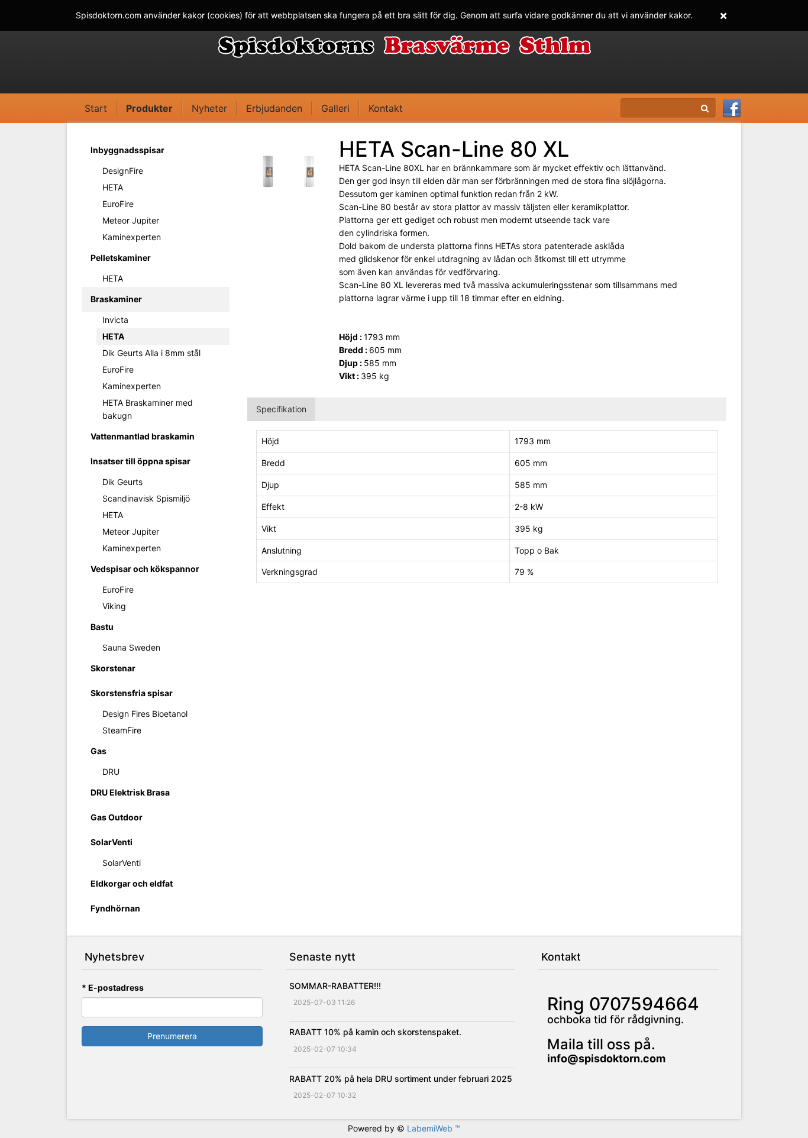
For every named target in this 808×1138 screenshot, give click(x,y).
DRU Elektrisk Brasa (130, 792)
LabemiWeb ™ (433, 1128)
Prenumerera (172, 1036)
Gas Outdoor (117, 817)
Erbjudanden (274, 108)
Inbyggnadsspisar (127, 150)
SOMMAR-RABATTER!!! (335, 986)
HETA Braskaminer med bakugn (147, 409)
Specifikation (281, 409)
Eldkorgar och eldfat (132, 883)
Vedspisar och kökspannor (145, 569)
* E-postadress (113, 987)
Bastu (102, 627)
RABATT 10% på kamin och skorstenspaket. (375, 1032)
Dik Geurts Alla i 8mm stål (151, 353)
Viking (114, 606)
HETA (112, 187)
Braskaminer (116, 299)
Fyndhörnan (115, 908)
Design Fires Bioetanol (145, 714)
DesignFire (122, 171)
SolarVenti (111, 842)
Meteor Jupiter (130, 220)
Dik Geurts (122, 482)
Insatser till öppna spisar (140, 461)
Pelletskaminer (121, 258)
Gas (98, 751)
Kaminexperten (131, 237)
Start (96, 108)
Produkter (149, 108)
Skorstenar (113, 668)
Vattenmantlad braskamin (143, 436)
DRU (110, 772)
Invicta (115, 320)
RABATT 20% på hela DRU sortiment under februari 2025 (400, 1079)
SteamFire (121, 730)
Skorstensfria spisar (132, 693)
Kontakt (386, 108)
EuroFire (118, 204)
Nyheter (209, 108)
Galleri (335, 108)
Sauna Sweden (131, 647)
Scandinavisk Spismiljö (146, 498)
